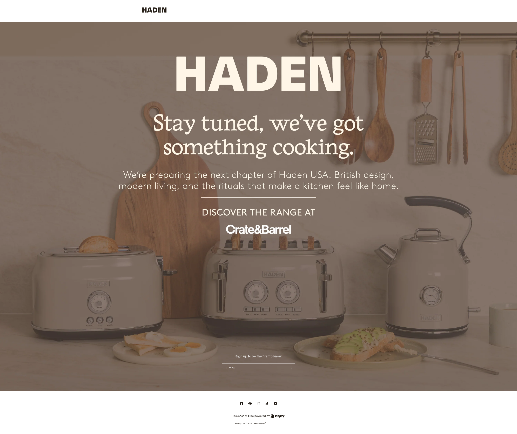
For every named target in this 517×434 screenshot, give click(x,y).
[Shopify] (277, 416)
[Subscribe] (290, 368)
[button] (362, 10)
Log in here (275, 423)
